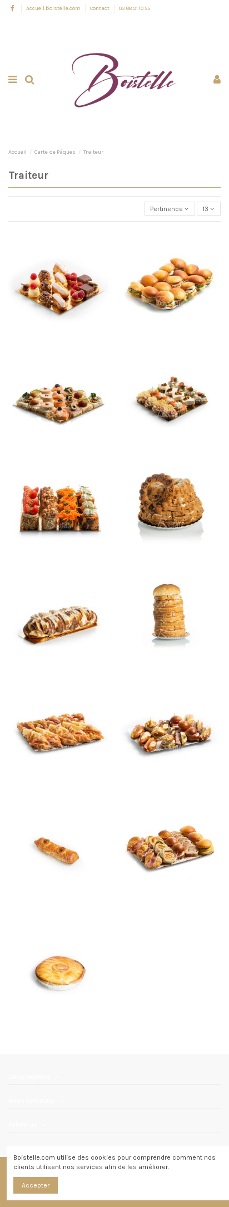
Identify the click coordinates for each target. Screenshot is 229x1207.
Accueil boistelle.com (54, 8)
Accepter (35, 1185)
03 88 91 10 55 (134, 8)
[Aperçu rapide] (59, 294)
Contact (100, 8)
